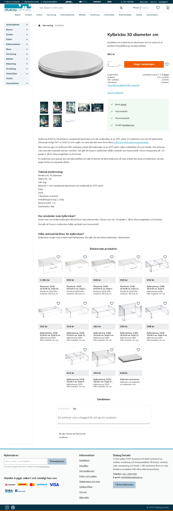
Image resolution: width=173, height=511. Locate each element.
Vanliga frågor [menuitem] (85, 487)
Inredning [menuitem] (94, 14)
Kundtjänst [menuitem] (163, 2)
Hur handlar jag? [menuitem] (86, 471)
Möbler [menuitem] (82, 14)
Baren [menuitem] (18, 14)
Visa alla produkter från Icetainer (123, 85)
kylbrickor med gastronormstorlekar (131, 142)
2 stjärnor (61, 408)
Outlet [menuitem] (139, 14)
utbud (123, 104)
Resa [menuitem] (8, 49)
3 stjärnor (64, 408)
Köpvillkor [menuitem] (83, 465)
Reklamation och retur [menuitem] (89, 481)
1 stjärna (59, 408)
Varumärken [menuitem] (152, 14)
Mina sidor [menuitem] (144, 2)
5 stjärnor (68, 408)
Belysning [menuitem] (11, 63)
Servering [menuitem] (51, 14)
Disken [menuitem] (28, 14)
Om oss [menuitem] (153, 2)
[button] (158, 8)
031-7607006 (129, 474)
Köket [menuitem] (39, 14)
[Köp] (144, 64)
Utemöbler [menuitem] (109, 14)
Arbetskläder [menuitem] (125, 14)
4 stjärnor (66, 408)
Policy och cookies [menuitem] (88, 476)
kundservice (128, 125)
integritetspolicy (44, 467)
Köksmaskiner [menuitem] (67, 14)
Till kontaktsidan (124, 484)
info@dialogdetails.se (131, 477)
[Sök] (121, 8)
